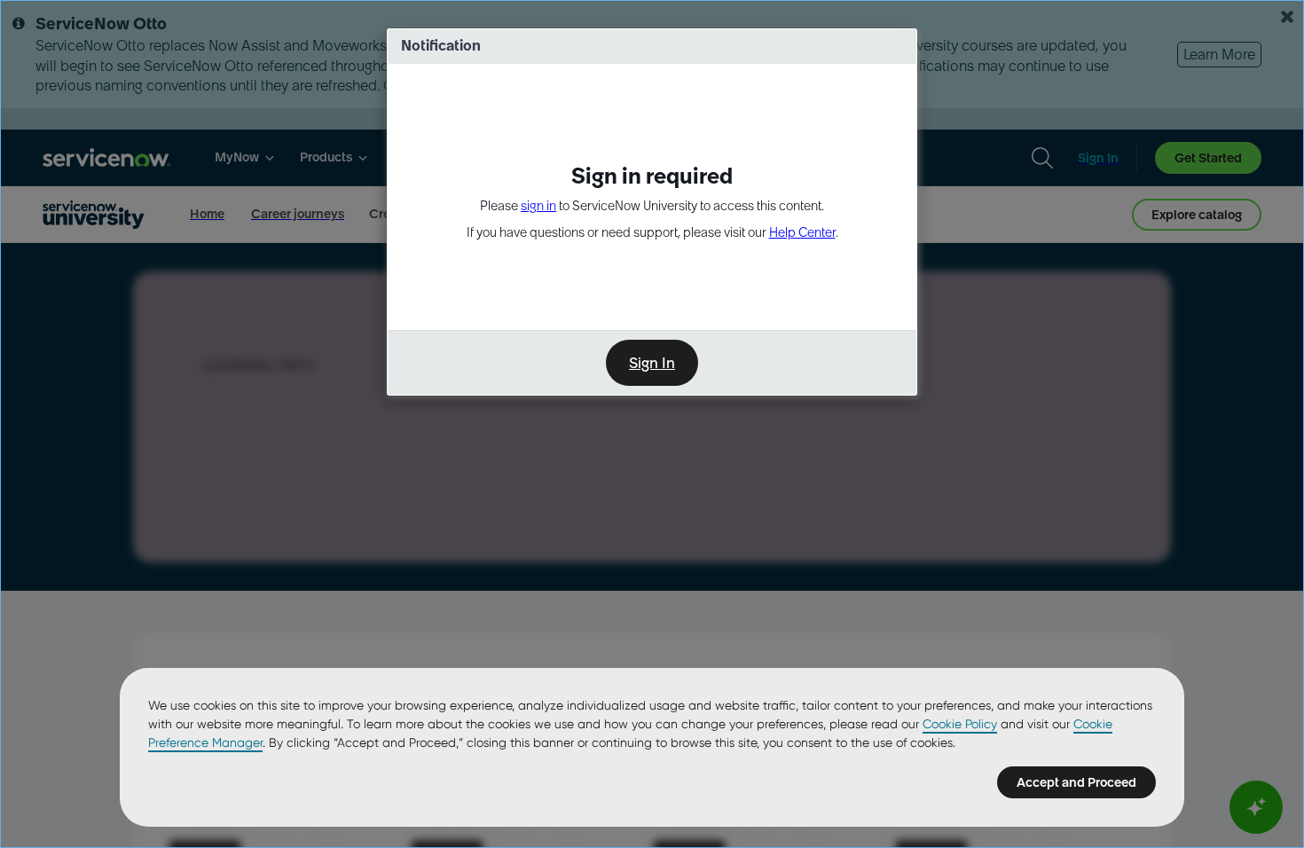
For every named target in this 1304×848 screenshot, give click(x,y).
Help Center (802, 232)
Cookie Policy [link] (960, 724)
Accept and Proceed (1076, 782)
